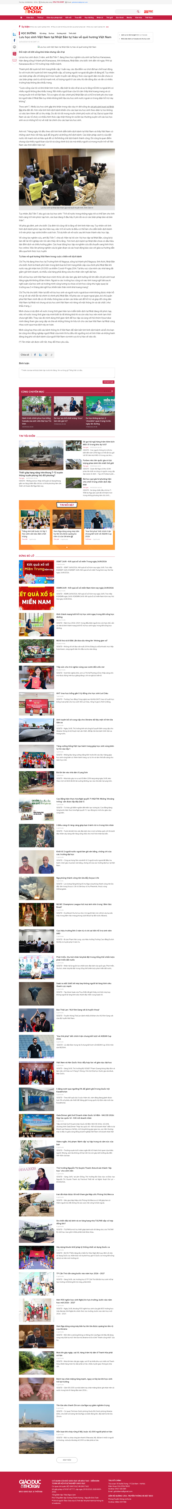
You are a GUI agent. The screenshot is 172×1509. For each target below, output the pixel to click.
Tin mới (14, 60)
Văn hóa (138, 18)
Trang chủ (21, 17)
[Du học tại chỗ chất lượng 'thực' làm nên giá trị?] (36, 406)
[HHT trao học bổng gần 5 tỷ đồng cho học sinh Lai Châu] (36, 703)
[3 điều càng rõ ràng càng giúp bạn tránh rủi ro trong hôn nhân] (36, 835)
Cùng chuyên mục (32, 391)
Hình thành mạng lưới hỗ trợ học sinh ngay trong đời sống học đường (85, 615)
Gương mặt (61, 33)
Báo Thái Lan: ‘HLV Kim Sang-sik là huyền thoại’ (78, 1010)
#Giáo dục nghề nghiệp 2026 (40, 27)
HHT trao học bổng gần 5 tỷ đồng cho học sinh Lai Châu (82, 693)
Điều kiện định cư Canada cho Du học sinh (135, 39)
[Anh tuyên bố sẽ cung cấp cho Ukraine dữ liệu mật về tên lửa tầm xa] (36, 730)
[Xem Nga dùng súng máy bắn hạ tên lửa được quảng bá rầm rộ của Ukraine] (35, 519)
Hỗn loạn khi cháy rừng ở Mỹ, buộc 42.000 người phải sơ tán (84, 1432)
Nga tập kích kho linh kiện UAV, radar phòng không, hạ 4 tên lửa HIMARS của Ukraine (85, 1485)
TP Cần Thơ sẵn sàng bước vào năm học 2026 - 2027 (80, 1273)
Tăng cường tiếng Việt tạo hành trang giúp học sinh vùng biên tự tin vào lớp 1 (85, 747)
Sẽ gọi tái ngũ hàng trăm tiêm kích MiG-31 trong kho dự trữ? (99, 443)
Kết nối (68, 18)
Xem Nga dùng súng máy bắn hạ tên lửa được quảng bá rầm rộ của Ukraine (35, 534)
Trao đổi (78, 18)
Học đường (89, 18)
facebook (14, 39)
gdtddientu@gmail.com (80, 2)
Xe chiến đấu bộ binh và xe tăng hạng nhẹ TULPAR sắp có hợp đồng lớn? (84, 1222)
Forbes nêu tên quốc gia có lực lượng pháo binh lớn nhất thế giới (98, 461)
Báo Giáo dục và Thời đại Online (33, 10)
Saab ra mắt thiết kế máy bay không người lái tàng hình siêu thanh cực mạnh (83, 984)
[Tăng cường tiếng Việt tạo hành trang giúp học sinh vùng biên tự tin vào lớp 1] (36, 756)
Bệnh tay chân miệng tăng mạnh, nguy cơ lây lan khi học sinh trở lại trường (84, 1380)
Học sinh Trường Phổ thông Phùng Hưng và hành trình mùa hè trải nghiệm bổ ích (99, 421)
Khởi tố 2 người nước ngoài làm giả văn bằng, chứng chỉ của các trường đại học (83, 853)
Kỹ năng (43, 33)
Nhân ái (100, 18)
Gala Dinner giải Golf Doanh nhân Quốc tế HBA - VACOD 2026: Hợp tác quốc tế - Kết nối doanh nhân (85, 1116)
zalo (14, 33)
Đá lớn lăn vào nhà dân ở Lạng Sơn (72, 772)
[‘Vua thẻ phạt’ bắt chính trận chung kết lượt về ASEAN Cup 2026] (66, 519)
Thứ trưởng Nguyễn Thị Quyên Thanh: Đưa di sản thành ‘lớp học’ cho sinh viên (84, 1169)
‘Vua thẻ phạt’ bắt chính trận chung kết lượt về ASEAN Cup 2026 (67, 534)
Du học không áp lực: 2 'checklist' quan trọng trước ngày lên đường (66, 421)
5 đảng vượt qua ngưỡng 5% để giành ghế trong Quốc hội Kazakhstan (98, 534)
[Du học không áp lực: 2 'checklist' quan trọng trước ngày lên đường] (68, 406)
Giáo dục (30, 18)
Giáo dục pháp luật (54, 18)
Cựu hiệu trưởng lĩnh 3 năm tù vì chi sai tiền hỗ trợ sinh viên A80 (84, 932)
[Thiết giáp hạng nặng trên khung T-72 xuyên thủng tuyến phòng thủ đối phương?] (41, 455)
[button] (104, 391)
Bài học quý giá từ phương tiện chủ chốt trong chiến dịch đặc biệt (97, 482)
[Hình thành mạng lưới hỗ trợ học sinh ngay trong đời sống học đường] (36, 624)
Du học (51, 33)
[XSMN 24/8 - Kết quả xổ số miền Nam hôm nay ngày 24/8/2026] (36, 598)
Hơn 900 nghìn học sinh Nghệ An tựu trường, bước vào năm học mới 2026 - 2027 (84, 1301)
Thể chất (72, 33)
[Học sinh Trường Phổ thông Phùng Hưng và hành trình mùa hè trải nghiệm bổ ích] (100, 406)
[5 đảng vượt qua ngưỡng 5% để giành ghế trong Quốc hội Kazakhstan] (98, 519)
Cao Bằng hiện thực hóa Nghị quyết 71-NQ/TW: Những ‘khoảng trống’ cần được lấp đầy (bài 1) (85, 800)
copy (51, 355)
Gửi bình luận (108, 382)
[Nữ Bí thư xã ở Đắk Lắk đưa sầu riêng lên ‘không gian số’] (36, 651)
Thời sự (40, 18)
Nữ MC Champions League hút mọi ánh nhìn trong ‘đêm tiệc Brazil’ (84, 905)
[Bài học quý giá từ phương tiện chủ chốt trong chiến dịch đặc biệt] (74, 483)
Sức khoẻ (120, 18)
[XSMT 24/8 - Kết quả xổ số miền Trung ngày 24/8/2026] (36, 572)
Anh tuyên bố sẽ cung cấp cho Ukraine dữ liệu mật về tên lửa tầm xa (84, 721)
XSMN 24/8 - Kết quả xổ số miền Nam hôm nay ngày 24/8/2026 (85, 588)
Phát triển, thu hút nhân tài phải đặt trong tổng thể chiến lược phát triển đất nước (85, 958)
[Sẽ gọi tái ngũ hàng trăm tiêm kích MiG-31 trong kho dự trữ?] (74, 445)
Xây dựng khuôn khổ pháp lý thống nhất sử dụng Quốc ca (83, 1247)
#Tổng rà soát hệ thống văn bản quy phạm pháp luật (68, 27)
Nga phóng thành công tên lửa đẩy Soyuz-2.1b (77, 878)
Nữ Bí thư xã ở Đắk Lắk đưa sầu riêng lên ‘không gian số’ (82, 641)
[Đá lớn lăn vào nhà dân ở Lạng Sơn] (36, 783)
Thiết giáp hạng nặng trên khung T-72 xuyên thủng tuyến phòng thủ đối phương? (41, 474)
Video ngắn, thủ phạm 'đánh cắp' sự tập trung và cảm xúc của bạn (84, 1143)
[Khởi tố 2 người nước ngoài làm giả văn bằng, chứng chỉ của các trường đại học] (36, 862)
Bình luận (14, 53)
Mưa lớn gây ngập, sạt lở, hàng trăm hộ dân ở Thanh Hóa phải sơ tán (84, 1354)
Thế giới (109, 18)
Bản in (14, 46)
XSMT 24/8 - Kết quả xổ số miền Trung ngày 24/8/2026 (81, 561)
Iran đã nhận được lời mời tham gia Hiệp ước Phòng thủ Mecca (85, 1194)
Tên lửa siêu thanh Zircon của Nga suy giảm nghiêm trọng (83, 1405)
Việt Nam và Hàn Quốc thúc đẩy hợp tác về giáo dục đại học (84, 1062)
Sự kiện (26, 26)
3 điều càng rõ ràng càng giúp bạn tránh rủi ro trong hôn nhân (85, 825)
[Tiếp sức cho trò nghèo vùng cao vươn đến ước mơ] (36, 677)
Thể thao (149, 18)
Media (129, 18)
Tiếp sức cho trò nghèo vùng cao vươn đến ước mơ (80, 667)
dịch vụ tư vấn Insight (128, 35)
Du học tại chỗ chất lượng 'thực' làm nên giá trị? (36, 419)
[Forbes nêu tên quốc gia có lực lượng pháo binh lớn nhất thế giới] (74, 464)
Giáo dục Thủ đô (148, 11)
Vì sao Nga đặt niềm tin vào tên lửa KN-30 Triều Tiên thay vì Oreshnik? (83, 1459)
